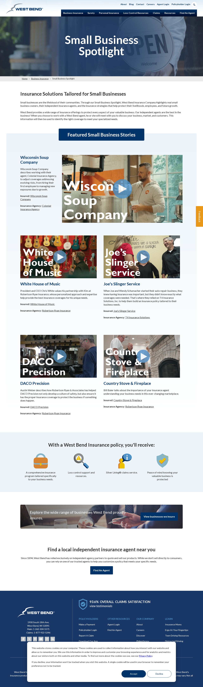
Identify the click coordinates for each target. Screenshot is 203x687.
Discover (140, 635)
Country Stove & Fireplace (128, 400)
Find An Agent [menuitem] (187, 13)
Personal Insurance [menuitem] (109, 13)
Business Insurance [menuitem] (73, 13)
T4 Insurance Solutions (137, 317)
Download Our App (88, 641)
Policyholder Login (88, 630)
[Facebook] (23, 639)
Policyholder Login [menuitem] (181, 4)
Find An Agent (101, 570)
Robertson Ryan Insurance (56, 310)
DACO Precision (39, 406)
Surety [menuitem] (91, 13)
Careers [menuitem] (151, 4)
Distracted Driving (174, 641)
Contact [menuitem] (140, 4)
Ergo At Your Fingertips (176, 630)
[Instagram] (47, 639)
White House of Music (42, 304)
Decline (159, 673)
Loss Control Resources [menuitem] (135, 13)
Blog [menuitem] (131, 4)
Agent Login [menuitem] (163, 4)
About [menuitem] (124, 4)
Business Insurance (40, 78)
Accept (133, 673)
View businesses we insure (159, 516)
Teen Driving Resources (177, 635)
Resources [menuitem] (169, 13)
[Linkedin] (52, 639)
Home (24, 78)
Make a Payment (87, 624)
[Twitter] (29, 639)
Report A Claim (86, 635)
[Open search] (194, 4)
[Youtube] (40, 639)
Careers (140, 630)
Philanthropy (142, 641)
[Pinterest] (35, 639)
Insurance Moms (173, 624)
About (139, 624)
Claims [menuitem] (156, 13)
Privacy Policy (145, 655)
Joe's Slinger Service (124, 310)
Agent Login (114, 624)
